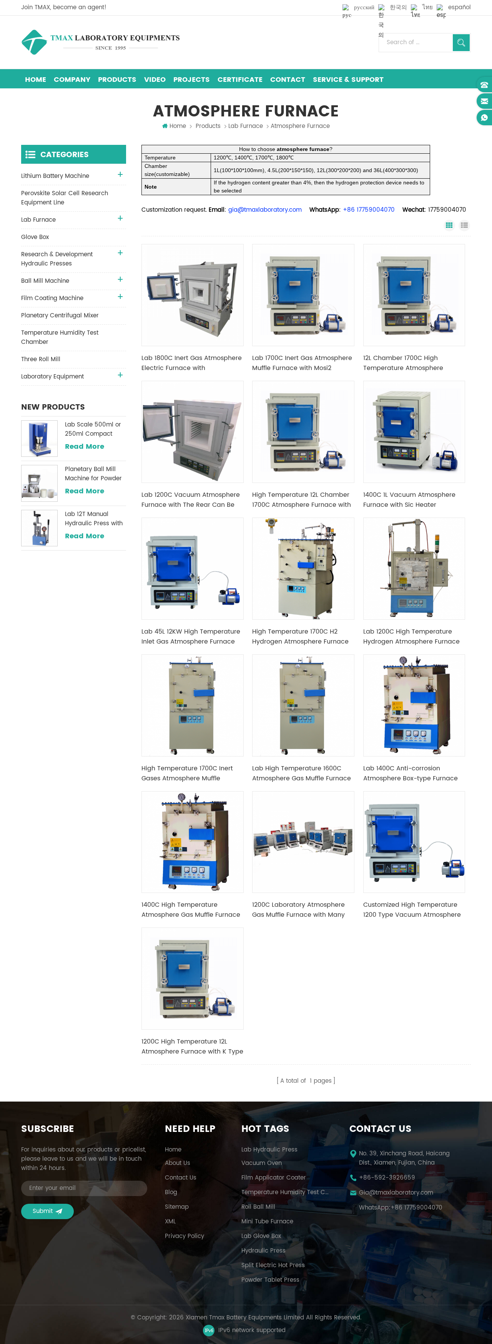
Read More (84, 447)
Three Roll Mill (40, 359)
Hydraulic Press (263, 1251)
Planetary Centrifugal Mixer (60, 315)
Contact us (180, 1178)
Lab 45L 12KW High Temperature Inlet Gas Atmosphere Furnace (190, 637)
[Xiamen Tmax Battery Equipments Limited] (100, 42)
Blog (171, 1192)
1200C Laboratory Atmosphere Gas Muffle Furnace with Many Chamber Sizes (298, 910)
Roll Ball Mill (258, 1207)
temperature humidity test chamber (286, 1192)
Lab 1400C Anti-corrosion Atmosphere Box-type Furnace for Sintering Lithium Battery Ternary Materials (410, 773)
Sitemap (177, 1207)
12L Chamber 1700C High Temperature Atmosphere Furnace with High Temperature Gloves (412, 363)
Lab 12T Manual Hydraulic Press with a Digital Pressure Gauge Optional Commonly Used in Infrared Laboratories (95, 519)
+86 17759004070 (416, 1208)
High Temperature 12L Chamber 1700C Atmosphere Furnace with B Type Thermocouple (301, 500)
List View (464, 225)
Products (117, 79)
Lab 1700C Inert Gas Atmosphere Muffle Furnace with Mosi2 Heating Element (302, 363)
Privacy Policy (184, 1236)
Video (155, 79)
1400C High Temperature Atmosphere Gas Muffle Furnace (190, 910)
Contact (287, 79)
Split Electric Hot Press (273, 1265)
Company (72, 79)
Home (35, 79)
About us (177, 1163)
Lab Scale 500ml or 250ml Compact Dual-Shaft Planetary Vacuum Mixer (95, 429)
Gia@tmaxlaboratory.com (396, 1193)
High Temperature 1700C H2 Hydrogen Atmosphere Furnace (300, 637)
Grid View (449, 225)
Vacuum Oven (261, 1163)
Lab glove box (261, 1236)
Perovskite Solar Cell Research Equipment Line (64, 198)
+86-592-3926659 (387, 1178)
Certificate (240, 79)
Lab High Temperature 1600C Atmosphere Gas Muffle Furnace (301, 773)
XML (170, 1221)
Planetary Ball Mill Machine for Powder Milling (93, 474)
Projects (191, 79)
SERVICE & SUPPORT (348, 79)
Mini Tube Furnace (267, 1221)
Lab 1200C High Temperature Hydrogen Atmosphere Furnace (411, 637)
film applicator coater (273, 1178)
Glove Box (35, 237)
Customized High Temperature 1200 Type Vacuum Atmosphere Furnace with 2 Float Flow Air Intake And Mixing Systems (412, 910)
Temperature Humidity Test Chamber (59, 337)
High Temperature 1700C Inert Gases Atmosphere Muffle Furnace (187, 773)
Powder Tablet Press (270, 1280)
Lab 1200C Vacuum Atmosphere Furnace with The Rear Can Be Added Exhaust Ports (190, 500)
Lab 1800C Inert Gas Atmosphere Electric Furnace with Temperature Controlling (191, 363)
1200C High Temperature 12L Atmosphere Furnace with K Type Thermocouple (192, 1047)
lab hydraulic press (269, 1150)
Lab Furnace (245, 126)
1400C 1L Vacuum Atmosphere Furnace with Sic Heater (409, 500)
